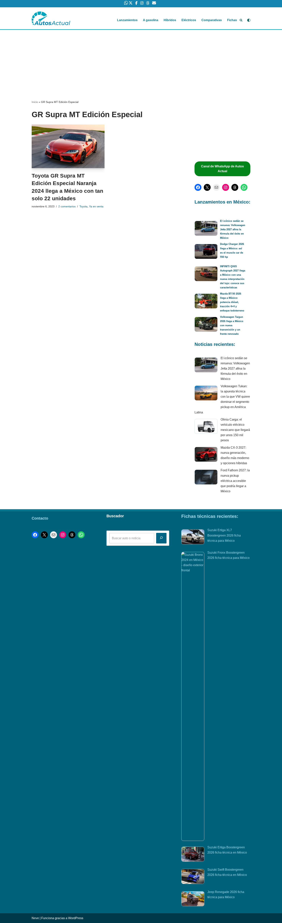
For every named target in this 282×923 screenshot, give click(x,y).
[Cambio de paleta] (248, 20)
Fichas (232, 20)
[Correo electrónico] (216, 187)
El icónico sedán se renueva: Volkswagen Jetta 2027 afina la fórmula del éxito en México (232, 229)
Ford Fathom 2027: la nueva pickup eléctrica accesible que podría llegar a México (235, 481)
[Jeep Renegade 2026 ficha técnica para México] (192, 899)
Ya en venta (96, 206)
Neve (35, 918)
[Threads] (234, 187)
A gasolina (150, 20)
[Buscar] (241, 20)
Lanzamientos (127, 20)
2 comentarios (67, 206)
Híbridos (170, 20)
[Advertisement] (141, 58)
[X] (207, 187)
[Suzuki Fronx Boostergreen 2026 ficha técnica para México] (192, 696)
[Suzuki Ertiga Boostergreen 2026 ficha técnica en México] (192, 855)
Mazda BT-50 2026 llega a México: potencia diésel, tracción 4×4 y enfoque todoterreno (232, 302)
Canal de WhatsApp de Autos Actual (222, 169)
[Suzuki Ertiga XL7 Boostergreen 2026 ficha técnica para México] (192, 537)
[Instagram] (225, 187)
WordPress (75, 918)
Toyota (83, 206)
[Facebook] (198, 187)
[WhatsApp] (244, 187)
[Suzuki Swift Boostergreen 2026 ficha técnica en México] (192, 877)
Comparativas (211, 20)
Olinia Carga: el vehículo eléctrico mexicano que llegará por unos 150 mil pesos (235, 430)
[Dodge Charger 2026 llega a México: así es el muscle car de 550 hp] (206, 252)
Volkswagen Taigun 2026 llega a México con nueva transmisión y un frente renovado (231, 325)
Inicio (35, 101)
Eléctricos (188, 20)
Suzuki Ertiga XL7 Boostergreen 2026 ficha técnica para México (224, 535)
